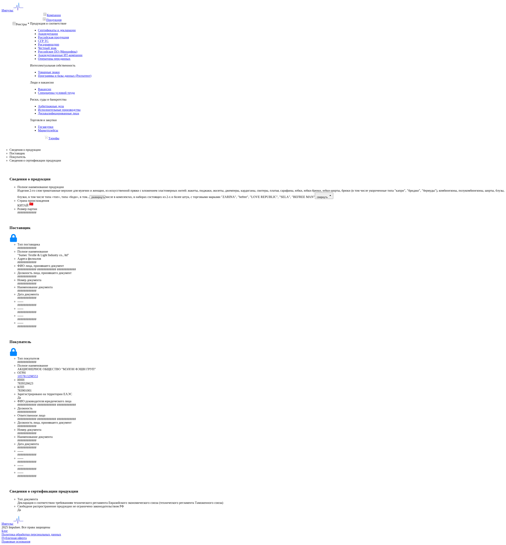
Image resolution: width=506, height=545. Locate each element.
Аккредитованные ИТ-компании (60, 55)
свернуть (322, 197)
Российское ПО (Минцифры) (57, 51)
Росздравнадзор (48, 44)
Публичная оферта (14, 538)
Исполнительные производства (59, 109)
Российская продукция (53, 37)
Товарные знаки (49, 72)
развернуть (98, 197)
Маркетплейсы (48, 130)
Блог (5, 531)
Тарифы (53, 138)
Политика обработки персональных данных (31, 534)
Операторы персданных (54, 58)
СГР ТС (43, 41)
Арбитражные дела (51, 106)
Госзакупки (45, 126)
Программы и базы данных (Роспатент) (64, 75)
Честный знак (47, 48)
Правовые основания (16, 541)
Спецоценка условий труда (56, 92)
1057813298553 (27, 376)
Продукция (53, 20)
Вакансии (44, 89)
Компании (54, 15)
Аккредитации (48, 33)
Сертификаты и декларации (57, 30)
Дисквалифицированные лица (58, 113)
